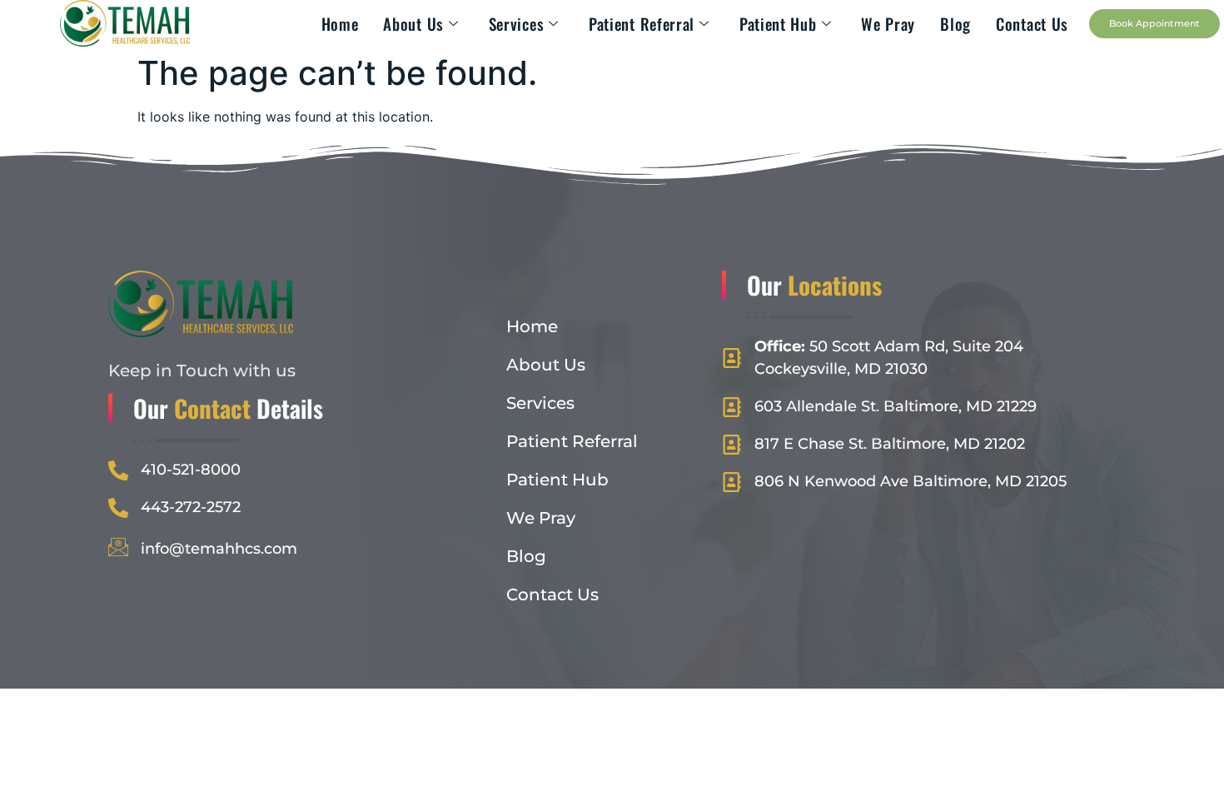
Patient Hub (778, 23)
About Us (413, 23)
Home (340, 23)
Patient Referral (641, 23)
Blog (955, 23)
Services (517, 23)
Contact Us (1032, 23)
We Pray (888, 23)
